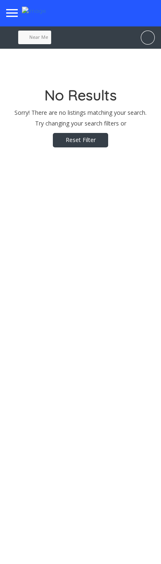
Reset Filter (81, 140)
